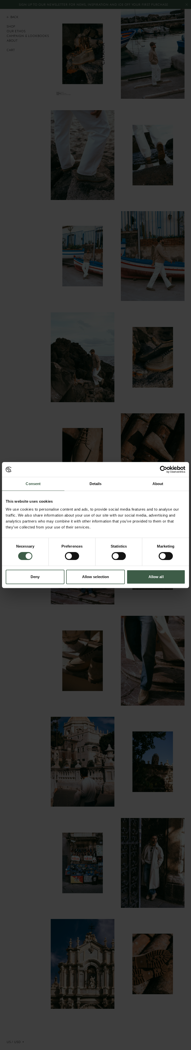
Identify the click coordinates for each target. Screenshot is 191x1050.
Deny (35, 577)
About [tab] (157, 484)
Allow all (156, 577)
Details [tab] (96, 484)
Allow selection (95, 577)
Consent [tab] (33, 484)
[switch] (72, 556)
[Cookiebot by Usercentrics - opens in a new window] (163, 469)
